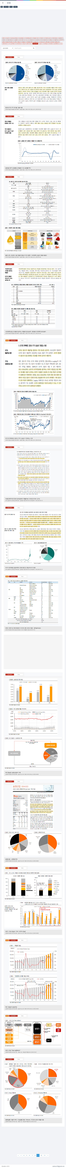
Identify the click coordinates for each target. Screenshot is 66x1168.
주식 (11, 6)
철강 (19, 41)
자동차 (3, 40)
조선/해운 (12, 43)
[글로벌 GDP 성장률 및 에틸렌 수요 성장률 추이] (33, 142)
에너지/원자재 (44, 40)
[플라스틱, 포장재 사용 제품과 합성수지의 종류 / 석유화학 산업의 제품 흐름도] (33, 203)
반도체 (7, 38)
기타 (61, 43)
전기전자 (22, 40)
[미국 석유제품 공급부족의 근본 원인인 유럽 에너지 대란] (33, 525)
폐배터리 (61, 38)
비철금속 (23, 41)
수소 (26, 40)
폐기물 (52, 41)
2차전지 (41, 38)
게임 (24, 43)
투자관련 (50, 43)
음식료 (42, 41)
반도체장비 (21, 38)
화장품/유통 (29, 41)
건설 (40, 43)
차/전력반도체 (28, 38)
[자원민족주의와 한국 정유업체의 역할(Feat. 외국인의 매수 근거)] (33, 473)
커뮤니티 (6, 6)
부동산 (15, 6)
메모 (7, 340)
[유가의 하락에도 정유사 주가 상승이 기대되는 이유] (33, 366)
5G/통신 (50, 40)
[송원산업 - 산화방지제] (33, 807)
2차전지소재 (47, 38)
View (19, 57)
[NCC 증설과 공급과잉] (33, 958)
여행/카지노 (36, 41)
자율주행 (56, 40)
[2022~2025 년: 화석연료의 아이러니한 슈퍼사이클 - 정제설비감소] (33, 602)
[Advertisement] (33, 22)
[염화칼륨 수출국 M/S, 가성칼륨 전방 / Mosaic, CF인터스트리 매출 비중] (33, 1076)
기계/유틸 (45, 43)
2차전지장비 (54, 38)
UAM (15, 41)
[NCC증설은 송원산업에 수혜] (33, 692)
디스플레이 (15, 40)
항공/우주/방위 (9, 41)
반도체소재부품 (14, 38)
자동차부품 (9, 40)
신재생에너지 (32, 40)
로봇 (3, 41)
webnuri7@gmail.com (58, 1166)
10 (41, 1155)
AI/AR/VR (61, 40)
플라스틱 (57, 41)
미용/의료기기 (5, 43)
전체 (3, 38)
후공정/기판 (35, 38)
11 (44, 1155)
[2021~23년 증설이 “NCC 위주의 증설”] (33, 886)
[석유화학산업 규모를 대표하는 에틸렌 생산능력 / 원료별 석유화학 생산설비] (33, 275)
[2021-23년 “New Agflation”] (33, 1033)
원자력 (37, 40)
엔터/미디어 (29, 43)
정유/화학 (35, 43)
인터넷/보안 (18, 43)
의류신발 (47, 41)
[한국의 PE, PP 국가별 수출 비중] (33, 72)
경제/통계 (56, 43)
